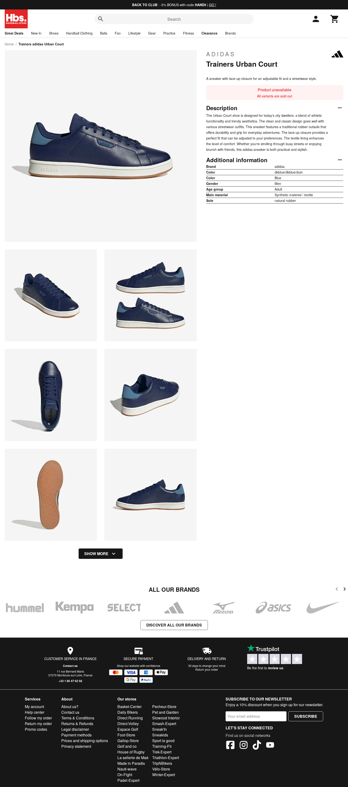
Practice (169, 33)
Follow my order (38, 718)
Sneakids (160, 735)
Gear (152, 33)
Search (174, 19)
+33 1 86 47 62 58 (70, 681)
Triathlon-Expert (165, 757)
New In (36, 33)
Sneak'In (159, 729)
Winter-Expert (163, 774)
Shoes (53, 33)
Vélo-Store (161, 769)
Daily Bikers (127, 712)
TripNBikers (162, 763)
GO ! (212, 4)
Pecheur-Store (164, 706)
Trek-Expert (161, 752)
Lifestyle (134, 33)
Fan (118, 33)
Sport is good (163, 740)
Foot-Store (126, 735)
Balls (103, 33)
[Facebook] (230, 745)
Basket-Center (129, 706)
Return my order (38, 723)
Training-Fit (161, 746)
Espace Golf (127, 729)
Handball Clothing (79, 33)
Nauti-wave (127, 769)
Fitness (188, 33)
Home (9, 44)
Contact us (70, 666)
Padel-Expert (128, 780)
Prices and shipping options (84, 740)
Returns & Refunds (77, 723)
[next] (344, 590)
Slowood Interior (166, 718)
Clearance (209, 33)
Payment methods (76, 735)
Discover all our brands (174, 625)
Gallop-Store (128, 740)
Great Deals (14, 33)
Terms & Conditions (77, 718)
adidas (221, 54)
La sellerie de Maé (132, 757)
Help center (34, 712)
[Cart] (334, 19)
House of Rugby (131, 752)
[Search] (100, 19)
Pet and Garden (165, 712)
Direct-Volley (128, 723)
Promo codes (36, 729)
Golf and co (127, 746)
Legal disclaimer (75, 729)
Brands (230, 33)
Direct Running (130, 718)
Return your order (206, 669)
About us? (69, 706)
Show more (96, 553)
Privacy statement (76, 746)
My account (34, 706)
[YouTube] (270, 745)
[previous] (336, 590)
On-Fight (124, 774)
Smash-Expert (164, 723)
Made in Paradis (131, 763)
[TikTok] (257, 745)
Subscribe (305, 716)
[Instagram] (243, 745)
